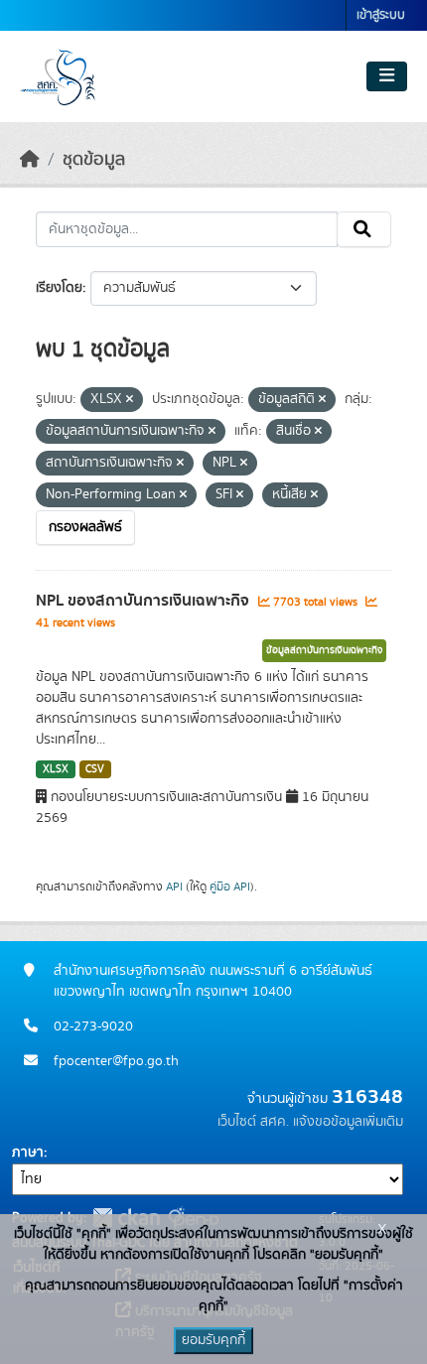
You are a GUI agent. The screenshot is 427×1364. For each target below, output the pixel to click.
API (174, 886)
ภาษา (28, 1152)
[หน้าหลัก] (30, 160)
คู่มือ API (230, 886)
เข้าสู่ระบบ (380, 15)
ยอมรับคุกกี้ (213, 1340)
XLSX (56, 769)
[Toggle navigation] (386, 76)
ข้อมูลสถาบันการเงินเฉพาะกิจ (324, 650)
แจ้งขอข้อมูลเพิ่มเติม (348, 1122)
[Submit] (364, 229)
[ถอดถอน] (129, 400)
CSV (94, 769)
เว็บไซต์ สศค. (253, 1122)
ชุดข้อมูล (94, 160)
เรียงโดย (59, 288)
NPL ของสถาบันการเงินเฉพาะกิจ (144, 601)
